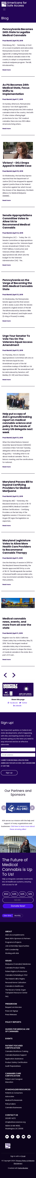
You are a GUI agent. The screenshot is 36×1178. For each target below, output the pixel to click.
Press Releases (11, 1014)
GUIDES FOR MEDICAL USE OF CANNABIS (17, 1030)
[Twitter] (7, 1137)
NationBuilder (23, 1168)
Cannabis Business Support (16, 1055)
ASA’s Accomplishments (14, 935)
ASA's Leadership (12, 949)
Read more (7, 70)
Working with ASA (12, 953)
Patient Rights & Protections (16, 971)
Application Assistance (14, 1059)
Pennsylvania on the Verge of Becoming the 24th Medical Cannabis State (18, 284)
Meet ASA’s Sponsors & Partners (17, 938)
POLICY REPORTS (13, 1022)
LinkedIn (18, 706)
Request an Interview (13, 1007)
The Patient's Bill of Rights (15, 979)
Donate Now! (18, 905)
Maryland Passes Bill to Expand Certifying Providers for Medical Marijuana (18, 486)
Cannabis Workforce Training (16, 1051)
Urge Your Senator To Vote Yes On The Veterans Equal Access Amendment (17, 340)
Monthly (17, 915)
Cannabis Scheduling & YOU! (16, 975)
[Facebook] (12, 1137)
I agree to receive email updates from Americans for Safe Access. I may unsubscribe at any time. (18, 763)
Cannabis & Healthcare (14, 986)
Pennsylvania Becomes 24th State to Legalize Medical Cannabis (18, 32)
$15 (30, 894)
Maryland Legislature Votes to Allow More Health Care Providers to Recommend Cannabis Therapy (17, 547)
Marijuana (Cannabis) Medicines (18, 964)
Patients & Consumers (14, 1093)
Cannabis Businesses (13, 1107)
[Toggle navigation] (4, 9)
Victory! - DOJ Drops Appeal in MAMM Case (17, 164)
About (8, 931)
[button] (3, 808)
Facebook (13, 703)
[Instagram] (18, 1137)
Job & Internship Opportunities (17, 946)
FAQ (6, 996)
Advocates (9, 1096)
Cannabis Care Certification (13, 1074)
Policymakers (10, 1104)
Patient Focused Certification (14, 1046)
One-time (7, 915)
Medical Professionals (13, 1100)
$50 (6, 894)
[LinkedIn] (29, 1137)
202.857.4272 (10, 1118)
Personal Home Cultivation (15, 982)
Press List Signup (11, 1011)
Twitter (24, 703)
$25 (22, 894)
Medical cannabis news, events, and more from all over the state (17, 623)
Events (8, 1038)
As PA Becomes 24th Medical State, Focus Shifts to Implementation (16, 89)
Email (23, 1156)
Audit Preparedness (13, 1066)
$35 (14, 894)
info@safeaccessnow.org (15, 1122)
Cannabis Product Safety (15, 968)
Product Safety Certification (16, 1062)
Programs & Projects (13, 942)
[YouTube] (23, 1137)
